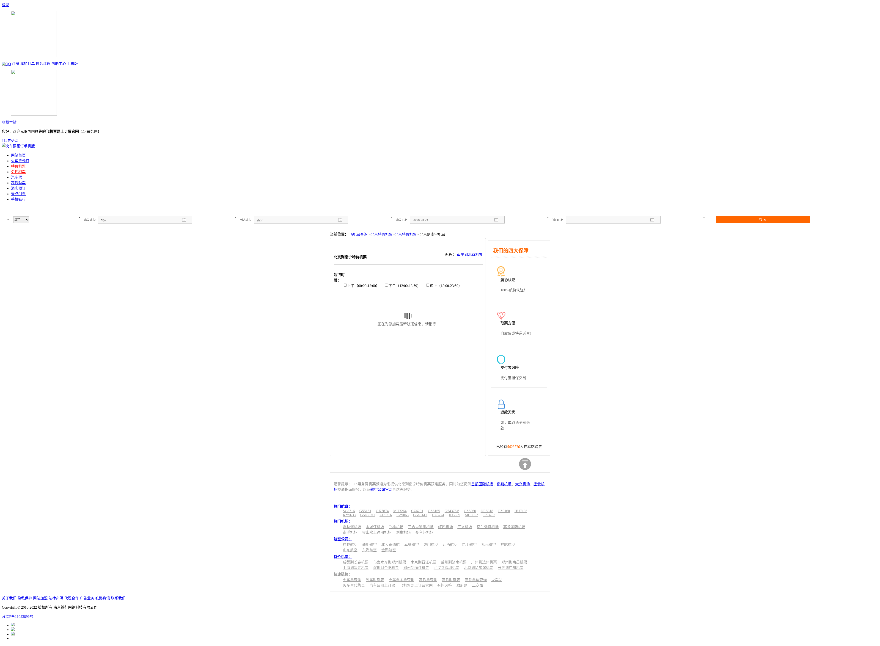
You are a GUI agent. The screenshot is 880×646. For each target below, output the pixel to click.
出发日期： (403, 220)
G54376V (452, 511)
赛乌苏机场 (424, 532)
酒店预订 (18, 188)
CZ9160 (504, 511)
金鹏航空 (388, 550)
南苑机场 (504, 484)
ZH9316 (386, 515)
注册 (15, 64)
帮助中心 (58, 64)
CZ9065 (402, 515)
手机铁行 (18, 199)
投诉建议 (43, 64)
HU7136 (520, 511)
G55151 (365, 511)
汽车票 (16, 177)
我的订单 (27, 64)
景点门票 (18, 194)
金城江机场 (375, 527)
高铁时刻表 (451, 580)
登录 (5, 5)
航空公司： (343, 539)
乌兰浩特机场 (488, 527)
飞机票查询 (358, 234)
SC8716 (349, 511)
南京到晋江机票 (423, 562)
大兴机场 (522, 484)
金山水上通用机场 (376, 532)
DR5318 (487, 511)
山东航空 (350, 550)
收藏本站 (9, 122)
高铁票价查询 (476, 580)
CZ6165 (434, 511)
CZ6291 (417, 511)
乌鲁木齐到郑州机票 (389, 562)
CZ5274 (438, 515)
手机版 (72, 64)
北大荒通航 (390, 545)
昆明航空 (469, 545)
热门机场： (343, 521)
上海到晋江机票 (355, 568)
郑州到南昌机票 (514, 562)
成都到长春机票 (355, 562)
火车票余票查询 (401, 580)
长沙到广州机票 (510, 568)
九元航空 (488, 545)
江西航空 (450, 545)
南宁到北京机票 (469, 255)
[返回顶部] (525, 464)
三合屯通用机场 (421, 527)
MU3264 (400, 511)
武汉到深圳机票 (446, 568)
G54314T (420, 515)
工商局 (477, 585)
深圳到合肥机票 (386, 568)
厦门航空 (431, 545)
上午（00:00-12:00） (363, 286)
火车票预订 (20, 161)
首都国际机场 (482, 484)
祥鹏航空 (507, 545)
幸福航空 (411, 545)
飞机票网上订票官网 (416, 585)
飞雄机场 (396, 527)
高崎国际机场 (514, 527)
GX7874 (382, 511)
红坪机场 (445, 527)
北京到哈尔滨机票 (478, 568)
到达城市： (247, 220)
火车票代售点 (354, 585)
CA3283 (489, 515)
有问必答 (444, 585)
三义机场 (464, 527)
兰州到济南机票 (454, 562)
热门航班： (343, 506)
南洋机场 (350, 532)
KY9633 (349, 515)
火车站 (496, 580)
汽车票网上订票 (382, 585)
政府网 (462, 585)
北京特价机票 (382, 234)
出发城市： (91, 220)
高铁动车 (18, 183)
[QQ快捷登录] (7, 64)
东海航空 (369, 550)
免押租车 (18, 172)
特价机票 (18, 166)
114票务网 (10, 141)
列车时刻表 (375, 580)
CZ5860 (470, 511)
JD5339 (454, 515)
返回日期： (559, 220)
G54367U (367, 515)
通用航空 (369, 545)
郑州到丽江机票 (416, 568)
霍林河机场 (352, 527)
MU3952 (471, 515)
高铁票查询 (428, 580)
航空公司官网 (381, 489)
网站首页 (18, 155)
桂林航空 (350, 545)
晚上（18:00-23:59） (446, 286)
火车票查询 (352, 580)
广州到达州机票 (484, 562)
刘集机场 (403, 532)
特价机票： (343, 557)
